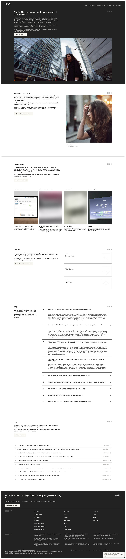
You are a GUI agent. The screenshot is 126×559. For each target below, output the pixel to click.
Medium (95, 517)
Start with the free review (22, 264)
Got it (122, 554)
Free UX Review (117, 5)
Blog (110, 5)
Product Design (38, 514)
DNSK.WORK (100, 351)
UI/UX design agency (19, 30)
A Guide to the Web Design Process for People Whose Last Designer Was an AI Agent (106, 544)
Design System (73, 550)
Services (91, 5)
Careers (88, 550)
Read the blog (19, 435)
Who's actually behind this (22, 114)
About (106, 5)
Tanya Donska (18, 29)
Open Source (81, 550)
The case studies (20, 180)
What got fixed (19, 34)
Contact (119, 550)
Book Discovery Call (11, 505)
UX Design (36, 520)
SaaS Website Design (39, 526)
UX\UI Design (37, 517)
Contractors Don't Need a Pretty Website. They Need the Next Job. (47, 535)
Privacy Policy (107, 550)
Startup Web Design (39, 529)
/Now (114, 550)
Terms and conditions (97, 550)
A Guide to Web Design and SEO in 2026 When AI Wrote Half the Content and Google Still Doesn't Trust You (77, 544)
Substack (95, 520)
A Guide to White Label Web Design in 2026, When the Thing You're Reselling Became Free (106, 535)
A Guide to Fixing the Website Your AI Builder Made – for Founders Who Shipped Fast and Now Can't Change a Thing (46, 539)
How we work (99, 5)
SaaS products (41, 96)
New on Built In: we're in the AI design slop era (104, 538)
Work (86, 5)
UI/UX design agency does (21, 260)
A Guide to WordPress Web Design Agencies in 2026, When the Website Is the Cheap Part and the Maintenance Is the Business (76, 535)
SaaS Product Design (39, 523)
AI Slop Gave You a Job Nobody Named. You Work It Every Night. (76, 539)
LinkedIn (95, 514)
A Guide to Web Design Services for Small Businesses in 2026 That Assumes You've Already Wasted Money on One (47, 544)
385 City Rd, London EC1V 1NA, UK (26, 550)
